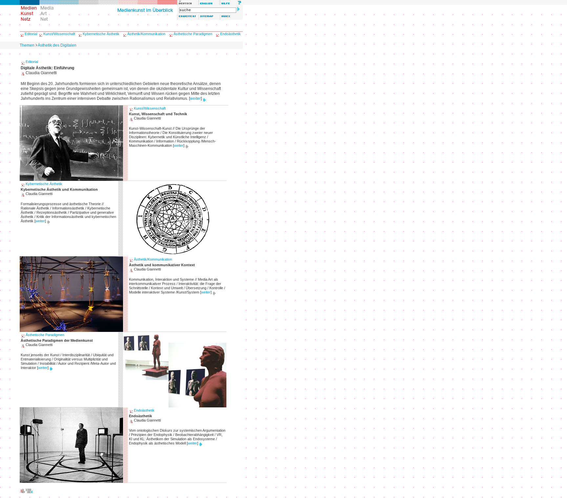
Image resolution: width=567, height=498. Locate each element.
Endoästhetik (230, 34)
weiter (195, 98)
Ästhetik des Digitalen (57, 45)
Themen (27, 45)
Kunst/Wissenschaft (59, 34)
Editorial (31, 34)
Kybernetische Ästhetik (101, 34)
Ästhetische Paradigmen (193, 34)
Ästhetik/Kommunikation (146, 34)
